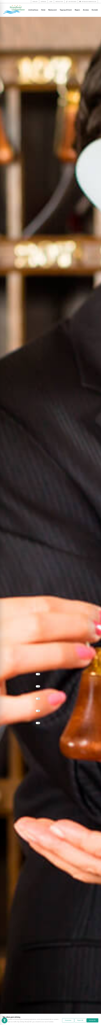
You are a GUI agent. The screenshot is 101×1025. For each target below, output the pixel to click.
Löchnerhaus (33, 10)
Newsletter (59, 1)
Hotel (43, 10)
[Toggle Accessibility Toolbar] (4, 1020)
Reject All (80, 1020)
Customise (68, 1020)
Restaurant (52, 10)
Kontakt (95, 10)
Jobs (50, 1)
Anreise (86, 10)
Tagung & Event (66, 10)
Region (77, 10)
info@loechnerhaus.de (89, 1)
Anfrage (43, 1)
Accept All (92, 1020)
